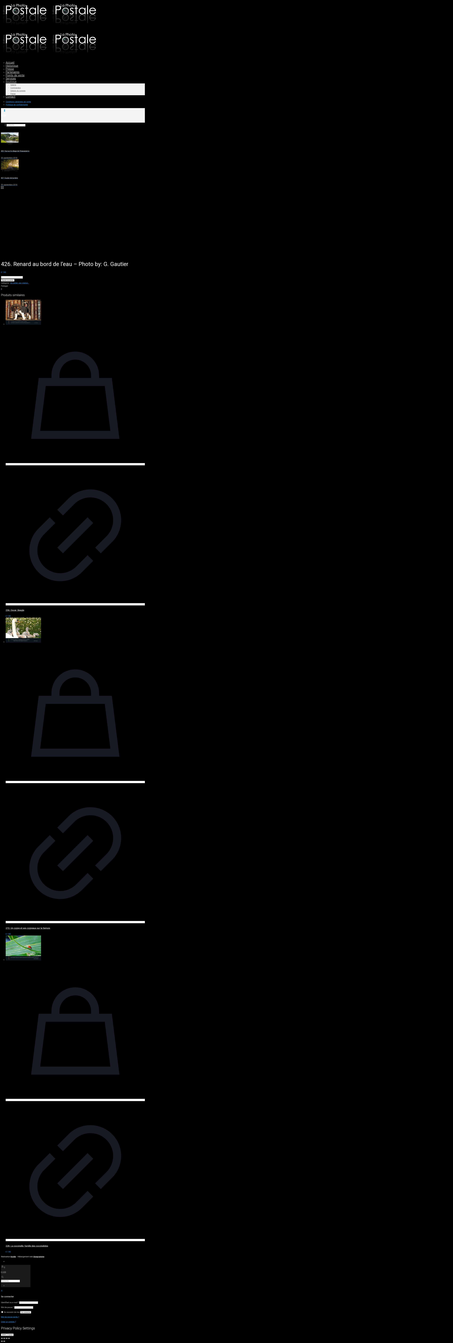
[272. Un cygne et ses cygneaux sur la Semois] (23, 642)
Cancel (10, 1335)
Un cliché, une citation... (19, 283)
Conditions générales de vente (18, 102)
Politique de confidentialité (17, 105)
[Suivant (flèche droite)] (4, 1341)
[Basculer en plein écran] (4, 1338)
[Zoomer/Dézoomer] (2, 1338)
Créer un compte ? (8, 1322)
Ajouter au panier (7, 280)
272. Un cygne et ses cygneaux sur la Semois (28, 928)
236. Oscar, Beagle (15, 610)
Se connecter (25, 1312)
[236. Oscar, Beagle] (23, 324)
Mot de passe (7, 1307)
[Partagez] (7, 1338)
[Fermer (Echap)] (9, 1338)
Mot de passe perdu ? (10, 1317)
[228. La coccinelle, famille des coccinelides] (23, 960)
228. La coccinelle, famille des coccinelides (27, 1246)
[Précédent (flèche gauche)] (2, 1341)
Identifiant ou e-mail (10, 1302)
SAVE (4, 1335)
